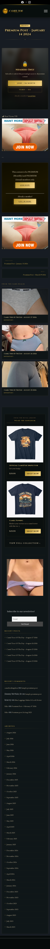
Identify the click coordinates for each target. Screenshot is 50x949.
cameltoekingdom (11, 688)
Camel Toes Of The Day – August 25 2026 (20, 390)
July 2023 (10, 921)
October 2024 (12, 862)
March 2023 (11, 927)
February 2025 (12, 838)
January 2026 (11, 774)
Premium (25, 25)
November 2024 (12, 856)
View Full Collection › (25, 543)
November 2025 (12, 785)
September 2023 (12, 909)
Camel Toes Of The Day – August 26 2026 (20, 354)
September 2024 (12, 868)
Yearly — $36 (25, 90)
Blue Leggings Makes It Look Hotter (28, 700)
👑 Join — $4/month (25, 83)
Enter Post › (9, 320)
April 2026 (10, 756)
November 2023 (12, 897)
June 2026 (10, 744)
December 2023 (12, 891)
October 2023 (12, 903)
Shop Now (33, 473)
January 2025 (11, 844)
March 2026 (11, 762)
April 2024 (10, 874)
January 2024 (11, 885)
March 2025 (11, 833)
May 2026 (10, 750)
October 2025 (12, 791)
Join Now (25, 185)
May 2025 (10, 821)
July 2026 (10, 738)
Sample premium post (29, 688)
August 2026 (11, 732)
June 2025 (10, 815)
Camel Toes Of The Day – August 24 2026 (22, 655)
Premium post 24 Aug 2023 (22, 712)
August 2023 (11, 915)
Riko (6, 706)
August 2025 (11, 803)
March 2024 (11, 880)
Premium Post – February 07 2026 (24, 706)
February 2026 (12, 768)
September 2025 (12, 797)
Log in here (31, 96)
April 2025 (10, 827)
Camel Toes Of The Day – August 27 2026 (20, 317)
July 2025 (10, 809)
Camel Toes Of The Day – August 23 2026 (22, 661)
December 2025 (12, 780)
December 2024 (12, 850)
